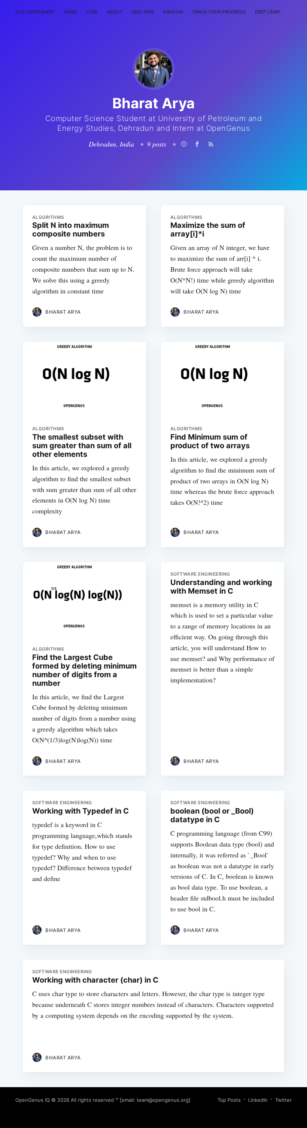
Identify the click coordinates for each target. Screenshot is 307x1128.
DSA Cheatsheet (35, 12)
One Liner (142, 12)
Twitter (283, 1100)
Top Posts (229, 1100)
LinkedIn (258, 1100)
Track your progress (219, 12)
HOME (70, 12)
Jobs (92, 12)
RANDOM (173, 12)
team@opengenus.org (163, 1100)
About (114, 12)
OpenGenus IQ (32, 1100)
